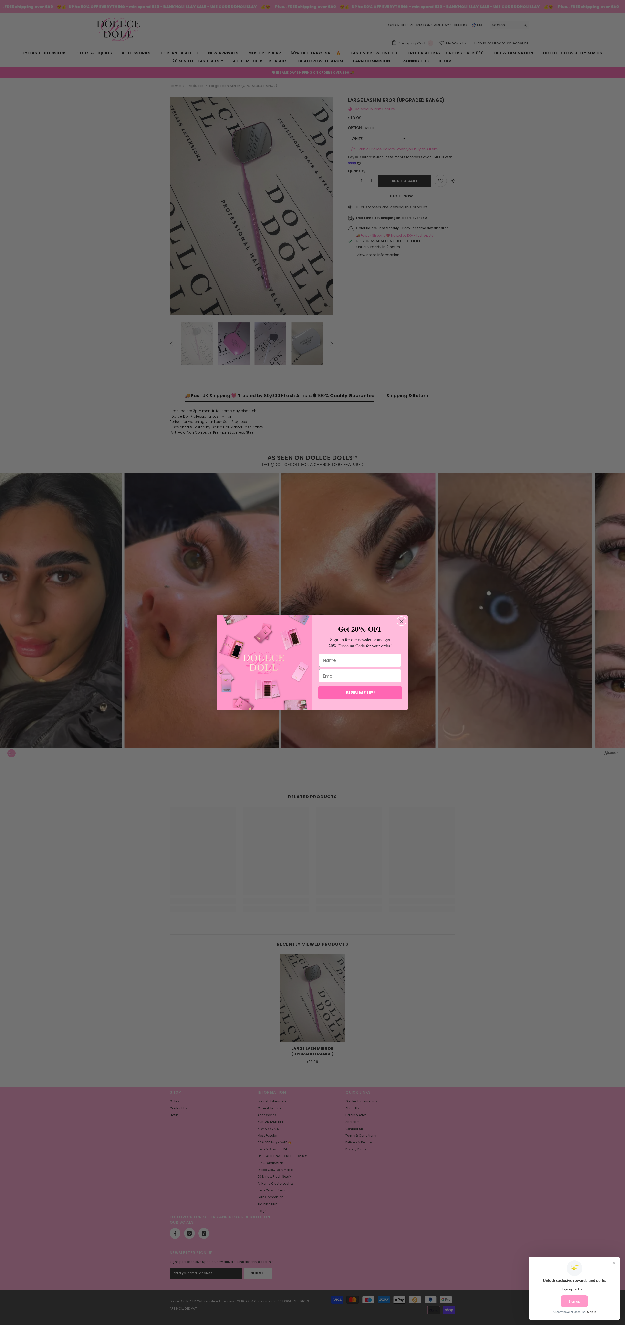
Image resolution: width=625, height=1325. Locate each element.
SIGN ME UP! (360, 692)
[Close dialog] (401, 621)
